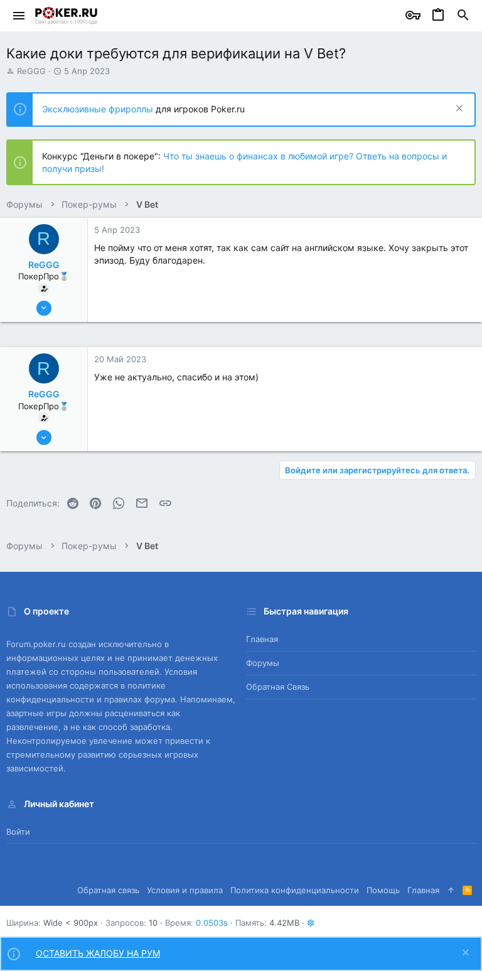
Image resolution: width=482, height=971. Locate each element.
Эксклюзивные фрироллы (99, 109)
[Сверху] (451, 890)
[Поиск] (463, 16)
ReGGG (31, 71)
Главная (262, 639)
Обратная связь (277, 687)
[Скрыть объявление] (458, 109)
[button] (19, 15)
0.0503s (212, 923)
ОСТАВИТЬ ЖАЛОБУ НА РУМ (98, 953)
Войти (18, 832)
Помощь (383, 890)
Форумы (262, 663)
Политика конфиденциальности (294, 890)
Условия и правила (185, 890)
